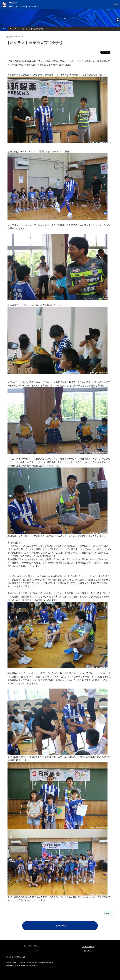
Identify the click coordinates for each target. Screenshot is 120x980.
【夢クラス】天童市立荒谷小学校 (31, 29)
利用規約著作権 (88, 947)
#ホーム (109, 913)
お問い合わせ (87, 951)
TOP (4, 29)
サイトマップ (32, 951)
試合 (23, 6)
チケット (13, 6)
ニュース (13, 29)
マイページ (33, 6)
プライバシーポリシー (32, 946)
